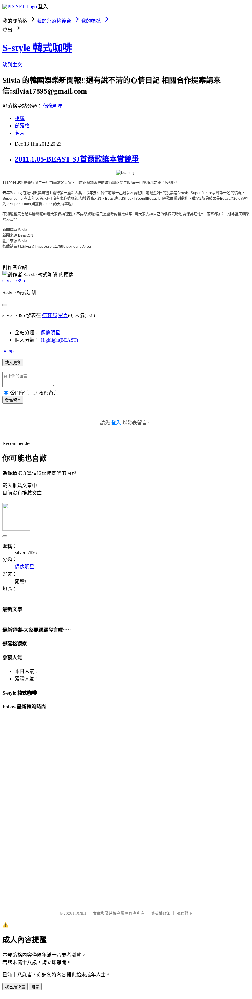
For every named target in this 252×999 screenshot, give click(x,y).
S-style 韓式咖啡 (37, 47)
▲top (8, 350)
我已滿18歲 (15, 987)
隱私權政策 (161, 913)
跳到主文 (12, 64)
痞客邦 (49, 315)
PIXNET (80, 913)
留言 (63, 315)
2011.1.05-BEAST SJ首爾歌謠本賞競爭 (77, 159)
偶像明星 (53, 106)
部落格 (22, 125)
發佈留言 (13, 400)
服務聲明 (184, 913)
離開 (35, 987)
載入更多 (13, 362)
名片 (20, 133)
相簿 (20, 118)
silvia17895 (13, 280)
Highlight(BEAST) (59, 340)
